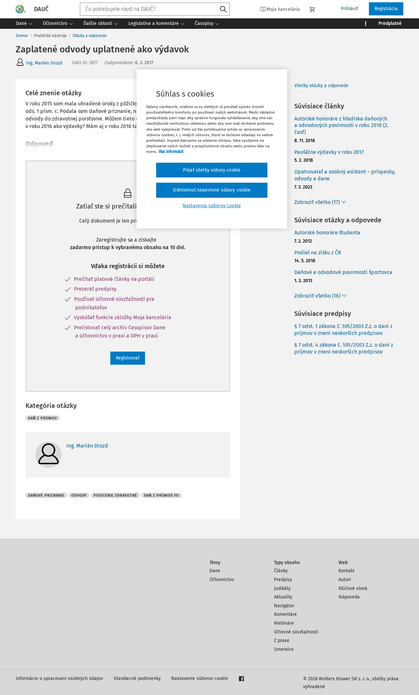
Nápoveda (349, 597)
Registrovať (127, 358)
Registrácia (386, 8)
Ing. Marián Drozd (44, 63)
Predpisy (283, 579)
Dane (215, 571)
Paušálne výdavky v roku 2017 (329, 152)
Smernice (284, 649)
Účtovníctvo (222, 579)
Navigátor (284, 606)
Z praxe (281, 640)
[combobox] (155, 9)
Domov (22, 35)
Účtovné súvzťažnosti (296, 632)
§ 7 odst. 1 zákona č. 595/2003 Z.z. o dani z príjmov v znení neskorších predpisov (343, 329)
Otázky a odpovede (90, 35)
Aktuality (283, 597)
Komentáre (285, 614)
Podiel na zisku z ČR (317, 252)
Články (281, 571)
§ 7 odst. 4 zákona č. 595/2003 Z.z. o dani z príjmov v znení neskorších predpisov (343, 348)
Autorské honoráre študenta (327, 232)
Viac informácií (171, 151)
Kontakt (346, 571)
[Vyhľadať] (223, 9)
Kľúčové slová (352, 588)
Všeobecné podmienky (137, 678)
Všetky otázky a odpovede (321, 85)
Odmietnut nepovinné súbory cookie (211, 190)
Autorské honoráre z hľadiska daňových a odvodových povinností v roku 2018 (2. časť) (341, 126)
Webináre (284, 623)
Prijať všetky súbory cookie (212, 170)
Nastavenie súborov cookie (199, 678)
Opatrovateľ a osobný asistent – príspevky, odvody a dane (344, 175)
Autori (344, 579)
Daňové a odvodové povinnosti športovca (343, 272)
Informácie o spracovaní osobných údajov (59, 678)
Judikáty (282, 588)
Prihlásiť (349, 8)
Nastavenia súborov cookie (212, 206)
